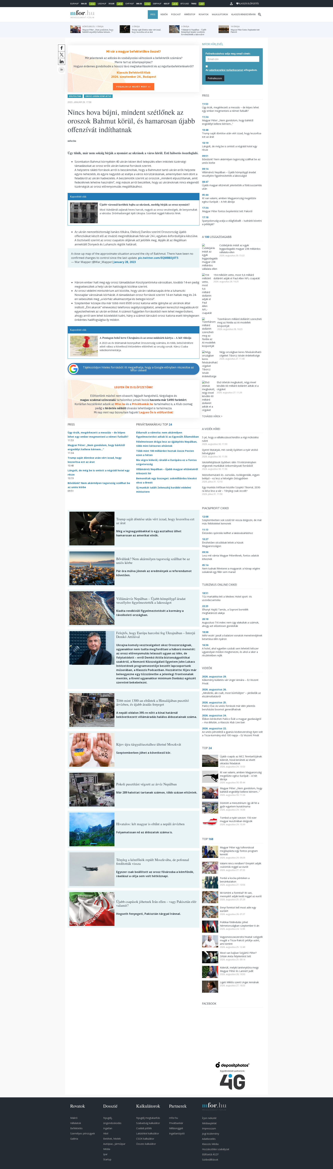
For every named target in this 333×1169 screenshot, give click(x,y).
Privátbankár (176, 1123)
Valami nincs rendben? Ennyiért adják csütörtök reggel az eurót (240, 865)
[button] (231, 4)
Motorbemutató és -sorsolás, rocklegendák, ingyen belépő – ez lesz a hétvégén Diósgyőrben (231, 476)
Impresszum (209, 1128)
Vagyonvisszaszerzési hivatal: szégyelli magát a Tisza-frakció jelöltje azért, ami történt (241, 940)
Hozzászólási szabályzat (215, 1149)
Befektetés (76, 1128)
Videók (164, 14)
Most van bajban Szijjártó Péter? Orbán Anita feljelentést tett (238, 954)
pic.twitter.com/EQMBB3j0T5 (158, 258)
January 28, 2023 (125, 262)
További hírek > (212, 416)
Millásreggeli (176, 1128)
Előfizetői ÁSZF (210, 1154)
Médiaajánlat (209, 1123)
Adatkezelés (209, 1138)
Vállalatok (75, 1123)
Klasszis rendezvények (243, 14)
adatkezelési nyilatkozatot (226, 70)
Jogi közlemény (210, 1133)
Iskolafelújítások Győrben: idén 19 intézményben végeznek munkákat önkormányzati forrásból (229, 464)
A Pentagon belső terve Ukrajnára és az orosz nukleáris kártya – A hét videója (145, 338)
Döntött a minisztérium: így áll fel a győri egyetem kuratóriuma (239, 804)
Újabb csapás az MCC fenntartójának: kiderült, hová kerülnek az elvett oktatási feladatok (241, 760)
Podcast (176, 14)
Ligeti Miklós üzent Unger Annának (239, 982)
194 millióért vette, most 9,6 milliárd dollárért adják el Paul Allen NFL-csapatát (237, 276)
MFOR (81, 14)
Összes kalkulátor (146, 1143)
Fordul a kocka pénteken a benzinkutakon (235, 879)
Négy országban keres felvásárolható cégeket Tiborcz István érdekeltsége (240, 353)
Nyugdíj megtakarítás (148, 1118)
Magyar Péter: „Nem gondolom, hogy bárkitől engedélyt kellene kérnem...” (241, 790)
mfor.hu (173, 1118)
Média (106, 1149)
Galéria (74, 1138)
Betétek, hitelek (112, 1138)
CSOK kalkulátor (145, 1138)
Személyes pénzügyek (82, 1133)
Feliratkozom (215, 78)
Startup (107, 1159)
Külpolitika (75, 96)
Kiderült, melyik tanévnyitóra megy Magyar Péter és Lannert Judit (239, 969)
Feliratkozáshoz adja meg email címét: (228, 53)
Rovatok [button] (203, 14)
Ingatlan (107, 1128)
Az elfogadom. (231, 70)
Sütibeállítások (210, 1159)
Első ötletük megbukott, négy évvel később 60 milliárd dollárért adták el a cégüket (238, 386)
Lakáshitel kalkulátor (147, 1133)
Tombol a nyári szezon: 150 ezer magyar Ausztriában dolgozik (238, 819)
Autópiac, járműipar (114, 1143)
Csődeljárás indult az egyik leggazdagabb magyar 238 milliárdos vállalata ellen (240, 249)
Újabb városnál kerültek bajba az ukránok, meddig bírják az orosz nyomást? (145, 204)
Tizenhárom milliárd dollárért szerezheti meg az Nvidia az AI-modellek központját (239, 322)
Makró (74, 1118)
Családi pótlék (144, 1128)
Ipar (105, 1154)
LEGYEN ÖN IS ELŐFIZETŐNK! (133, 387)
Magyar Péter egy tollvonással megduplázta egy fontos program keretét (239, 851)
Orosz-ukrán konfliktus (98, 96)
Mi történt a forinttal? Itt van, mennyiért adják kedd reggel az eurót (241, 894)
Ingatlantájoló (177, 1133)
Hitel (105, 1133)
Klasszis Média (210, 1144)
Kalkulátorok (220, 14)
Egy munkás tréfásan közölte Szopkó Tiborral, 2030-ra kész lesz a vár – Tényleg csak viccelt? (231, 489)
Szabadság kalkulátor (148, 1123)
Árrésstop (189, 14)
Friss (152, 14)
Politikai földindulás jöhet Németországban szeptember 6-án (239, 924)
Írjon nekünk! (209, 1118)
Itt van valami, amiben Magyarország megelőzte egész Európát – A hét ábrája (241, 776)
